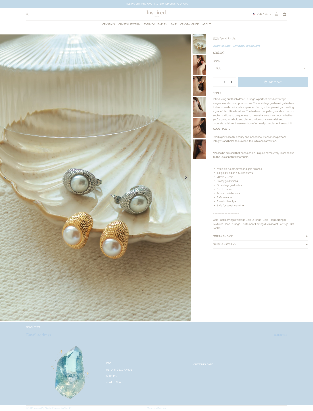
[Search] (27, 14)
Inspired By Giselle (42, 408)
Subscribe (280, 335)
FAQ (108, 363)
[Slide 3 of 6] (199, 86)
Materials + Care (223, 236)
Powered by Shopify (62, 408)
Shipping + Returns (224, 244)
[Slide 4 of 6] (199, 107)
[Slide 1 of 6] (199, 44)
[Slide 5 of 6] (199, 128)
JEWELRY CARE (115, 382)
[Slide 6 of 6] (199, 149)
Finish (216, 61)
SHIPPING (111, 375)
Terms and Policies (156, 408)
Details (217, 93)
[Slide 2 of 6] (199, 65)
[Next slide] (187, 178)
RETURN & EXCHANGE (119, 369)
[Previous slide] (4, 178)
